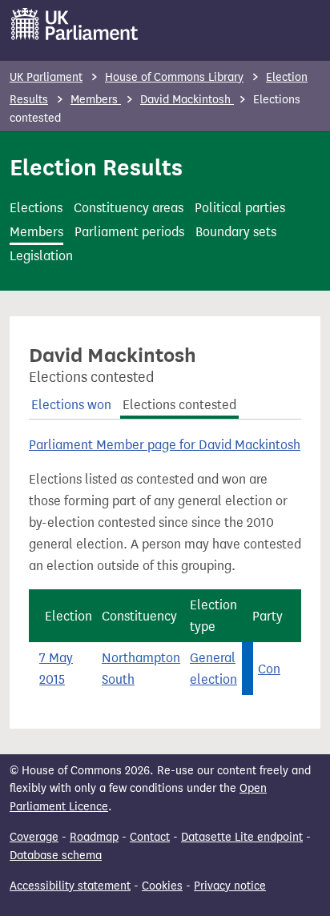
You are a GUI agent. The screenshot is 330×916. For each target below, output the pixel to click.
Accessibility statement (70, 886)
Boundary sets (235, 231)
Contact (150, 837)
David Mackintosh (187, 99)
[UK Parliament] (75, 24)
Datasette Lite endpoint (242, 837)
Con (269, 669)
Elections (36, 207)
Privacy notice (230, 886)
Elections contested (179, 404)
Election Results (96, 167)
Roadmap (94, 837)
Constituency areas (128, 207)
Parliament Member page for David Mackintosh (164, 444)
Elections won (71, 404)
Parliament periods (129, 231)
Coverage (34, 837)
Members (95, 99)
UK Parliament (46, 77)
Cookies (162, 886)
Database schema (56, 855)
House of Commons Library (174, 77)
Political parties (240, 207)
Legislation (41, 255)
